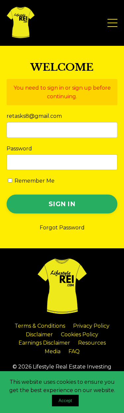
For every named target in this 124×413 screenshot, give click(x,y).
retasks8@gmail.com (34, 116)
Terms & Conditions (40, 326)
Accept (65, 400)
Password (19, 148)
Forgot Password (62, 227)
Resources (92, 343)
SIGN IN (62, 204)
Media (53, 351)
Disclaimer (39, 334)
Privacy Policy (91, 326)
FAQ (74, 351)
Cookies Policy (79, 334)
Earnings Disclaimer (44, 343)
